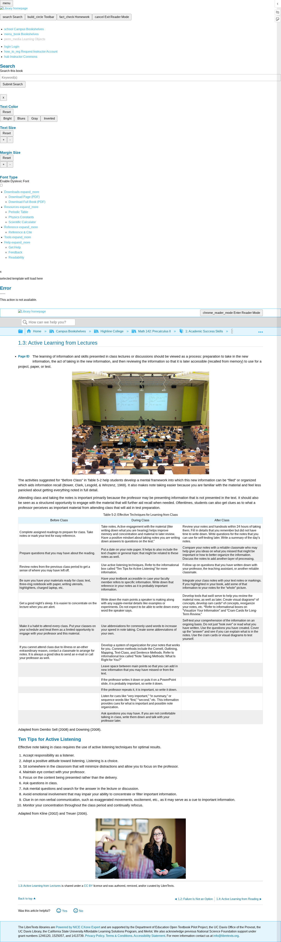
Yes (64, 911)
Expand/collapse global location (260, 330)
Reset (7, 112)
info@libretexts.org (226, 935)
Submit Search (13, 84)
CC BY (88, 885)
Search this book (11, 70)
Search (25, 322)
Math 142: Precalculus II (154, 331)
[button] (15, 252)
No (81, 911)
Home (37, 331)
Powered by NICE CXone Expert (78, 927)
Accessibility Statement (149, 935)
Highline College (112, 331)
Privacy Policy (94, 935)
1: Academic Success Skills (204, 331)
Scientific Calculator (22, 222)
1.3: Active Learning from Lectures (39, 885)
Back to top (25, 898)
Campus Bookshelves (71, 331)
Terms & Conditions (119, 935)
